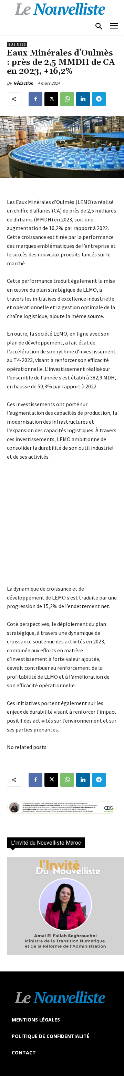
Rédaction (23, 83)
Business (17, 44)
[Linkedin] (83, 99)
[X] (51, 99)
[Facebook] (35, 99)
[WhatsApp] (67, 99)
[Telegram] (99, 99)
